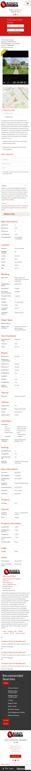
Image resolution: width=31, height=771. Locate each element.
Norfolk (20, 631)
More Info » (6, 580)
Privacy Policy (9, 199)
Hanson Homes (13, 688)
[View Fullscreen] (5, 96)
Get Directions (9, 117)
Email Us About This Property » (12, 579)
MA (15, 631)
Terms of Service (22, 207)
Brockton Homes (13, 709)
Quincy (6, 633)
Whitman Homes (13, 715)
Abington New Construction (13, 696)
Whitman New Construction (13, 691)
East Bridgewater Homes (16, 712)
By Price (6, 723)
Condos (10, 700)
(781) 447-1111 (15, 12)
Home (4, 631)
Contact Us (16, 756)
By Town (6, 720)
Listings (10, 631)
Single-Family (12, 703)
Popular (6, 683)
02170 (12, 633)
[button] (15, 30)
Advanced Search (14, 33)
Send (3, 203)
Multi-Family (12, 706)
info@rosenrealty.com (15, 10)
